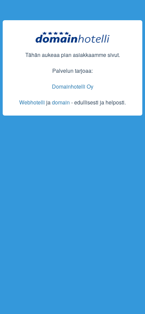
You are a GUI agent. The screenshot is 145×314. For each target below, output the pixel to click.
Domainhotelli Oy (72, 86)
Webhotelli (32, 102)
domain (61, 102)
